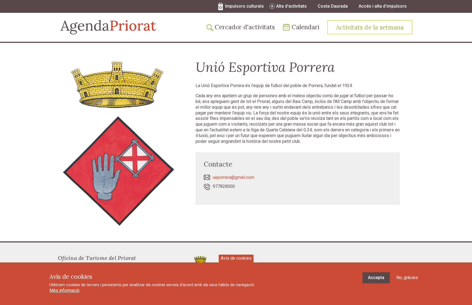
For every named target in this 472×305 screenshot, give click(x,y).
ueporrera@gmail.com (233, 177)
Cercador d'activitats (245, 27)
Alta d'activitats (291, 6)
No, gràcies (407, 277)
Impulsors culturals (244, 6)
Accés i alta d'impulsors (383, 6)
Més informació (64, 290)
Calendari (305, 27)
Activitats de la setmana (370, 27)
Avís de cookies (236, 258)
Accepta (376, 277)
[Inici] (108, 26)
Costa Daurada (333, 6)
